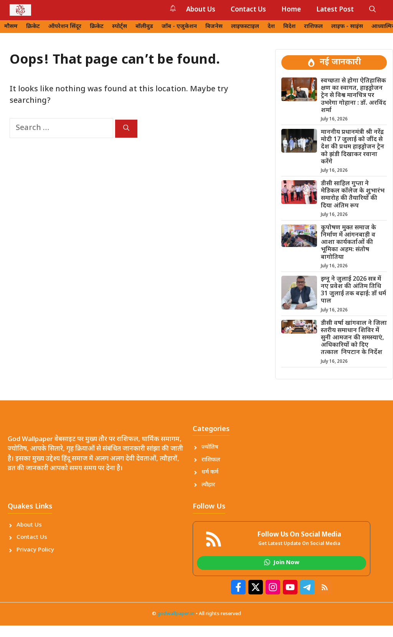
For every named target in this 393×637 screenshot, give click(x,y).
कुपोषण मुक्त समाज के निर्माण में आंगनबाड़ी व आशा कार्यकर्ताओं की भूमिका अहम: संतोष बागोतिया (348, 243)
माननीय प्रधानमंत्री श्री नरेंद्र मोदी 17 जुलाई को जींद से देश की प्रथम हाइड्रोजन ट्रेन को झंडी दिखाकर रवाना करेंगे (352, 147)
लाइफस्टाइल (245, 26)
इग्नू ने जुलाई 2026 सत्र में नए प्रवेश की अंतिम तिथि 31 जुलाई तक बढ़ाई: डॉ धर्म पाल (353, 290)
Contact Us (248, 10)
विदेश (289, 26)
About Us (200, 10)
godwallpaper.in (176, 614)
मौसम (11, 26)
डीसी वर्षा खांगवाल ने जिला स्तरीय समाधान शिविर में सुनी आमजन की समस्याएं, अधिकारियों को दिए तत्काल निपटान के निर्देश (354, 338)
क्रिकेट (33, 26)
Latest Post (335, 10)
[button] (372, 10)
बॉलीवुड (144, 26)
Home (291, 10)
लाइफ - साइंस (347, 26)
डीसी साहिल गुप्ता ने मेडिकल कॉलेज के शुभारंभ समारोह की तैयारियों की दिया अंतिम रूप (353, 195)
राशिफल (313, 26)
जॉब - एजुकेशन (179, 26)
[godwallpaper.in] (20, 10)
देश (271, 26)
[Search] (126, 129)
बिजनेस (214, 26)
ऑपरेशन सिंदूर (64, 26)
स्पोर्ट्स (119, 26)
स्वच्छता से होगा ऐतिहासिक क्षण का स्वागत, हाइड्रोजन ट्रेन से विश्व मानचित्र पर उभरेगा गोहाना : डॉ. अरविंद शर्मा (353, 96)
